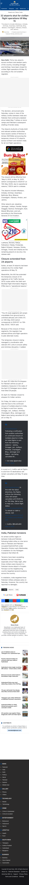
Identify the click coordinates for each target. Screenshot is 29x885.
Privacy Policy (23, 874)
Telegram (4, 606)
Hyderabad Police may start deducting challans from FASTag (11, 683)
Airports (11, 589)
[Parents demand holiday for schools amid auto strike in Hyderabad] (25, 660)
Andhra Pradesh (7, 845)
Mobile (4, 801)
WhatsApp (18, 605)
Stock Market (6, 860)
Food (3, 836)
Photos (4, 792)
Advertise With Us (7, 874)
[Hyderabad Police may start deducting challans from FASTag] (25, 683)
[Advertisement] (14, 92)
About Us (4, 871)
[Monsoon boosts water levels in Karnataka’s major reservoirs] (25, 675)
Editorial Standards (14, 871)
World (4, 777)
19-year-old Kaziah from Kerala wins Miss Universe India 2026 (10, 690)
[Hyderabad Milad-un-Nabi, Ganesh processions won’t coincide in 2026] (25, 706)
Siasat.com (11, 12)
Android (6, 610)
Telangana (11, 8)
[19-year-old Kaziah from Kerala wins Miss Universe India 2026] (25, 691)
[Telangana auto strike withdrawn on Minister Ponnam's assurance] (25, 698)
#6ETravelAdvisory (12, 487)
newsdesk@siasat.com (14, 730)
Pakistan (4, 780)
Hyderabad (4, 8)
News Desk (6, 32)
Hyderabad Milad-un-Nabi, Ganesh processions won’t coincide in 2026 (9, 706)
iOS (13, 610)
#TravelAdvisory (11, 429)
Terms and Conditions (11, 876)
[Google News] (8, 595)
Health (4, 833)
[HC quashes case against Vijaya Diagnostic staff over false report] (25, 714)
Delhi (3, 772)
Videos (4, 794)
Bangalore (5, 850)
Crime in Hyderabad (8, 811)
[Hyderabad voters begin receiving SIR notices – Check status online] (25, 668)
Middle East (23, 8)
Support (15, 874)
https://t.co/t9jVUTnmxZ (14, 515)
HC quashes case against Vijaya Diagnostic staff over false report (11, 713)
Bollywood (5, 821)
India (17, 8)
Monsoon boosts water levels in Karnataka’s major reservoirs (10, 675)
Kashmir (4, 782)
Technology (5, 804)
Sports (4, 826)
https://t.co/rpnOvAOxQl (14, 508)
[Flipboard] (21, 595)
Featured (5, 767)
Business (4, 857)
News (17, 12)
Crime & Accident (7, 814)
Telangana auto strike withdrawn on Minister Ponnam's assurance (11, 698)
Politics (4, 774)
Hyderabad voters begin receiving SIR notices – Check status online (11, 667)
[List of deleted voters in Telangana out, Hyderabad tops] (25, 652)
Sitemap (21, 876)
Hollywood (5, 823)
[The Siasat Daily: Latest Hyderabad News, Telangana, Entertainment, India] (15, 3)
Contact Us (24, 871)
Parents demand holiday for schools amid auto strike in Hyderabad (9, 660)
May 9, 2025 (9, 463)
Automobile (5, 863)
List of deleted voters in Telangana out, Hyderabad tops (10, 652)
